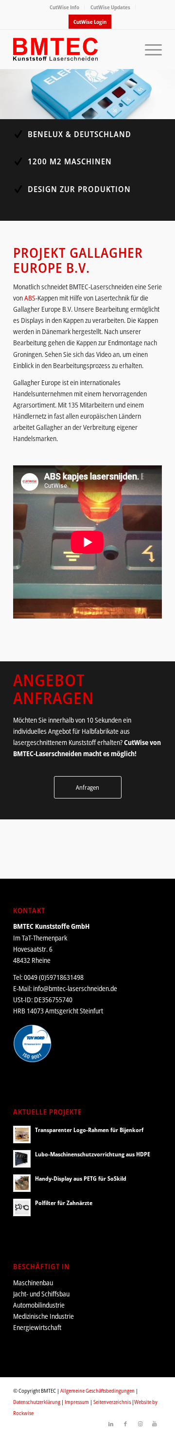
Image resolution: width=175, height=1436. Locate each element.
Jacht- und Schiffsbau (41, 1293)
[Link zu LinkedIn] (111, 1424)
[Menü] (148, 49)
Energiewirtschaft (37, 1327)
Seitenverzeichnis (112, 1401)
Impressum (77, 1401)
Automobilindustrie (39, 1305)
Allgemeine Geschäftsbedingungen (97, 1390)
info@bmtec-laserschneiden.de (75, 988)
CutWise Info (64, 7)
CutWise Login (89, 21)
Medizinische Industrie (43, 1316)
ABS (29, 297)
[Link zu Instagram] (140, 1424)
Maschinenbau (33, 1282)
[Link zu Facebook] (125, 1424)
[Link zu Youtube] (154, 1424)
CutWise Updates (110, 7)
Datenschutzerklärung (36, 1401)
